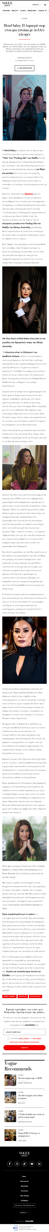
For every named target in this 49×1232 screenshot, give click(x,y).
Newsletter (24, 1186)
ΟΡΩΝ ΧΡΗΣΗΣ (24, 1038)
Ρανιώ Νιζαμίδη (25, 1083)
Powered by (19, 1221)
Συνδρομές (24, 1200)
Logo (24, 1155)
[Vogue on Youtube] (32, 1163)
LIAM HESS (22, 1141)
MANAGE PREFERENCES (24, 1206)
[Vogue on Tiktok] (25, 1163)
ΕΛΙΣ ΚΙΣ (21, 1103)
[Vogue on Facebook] (10, 1163)
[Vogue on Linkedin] (39, 1163)
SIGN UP (24, 1048)
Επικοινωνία (24, 1181)
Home (24, 1176)
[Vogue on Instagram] (17, 1163)
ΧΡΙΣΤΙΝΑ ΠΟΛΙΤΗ (24, 58)
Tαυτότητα (24, 1191)
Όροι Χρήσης (24, 1196)
